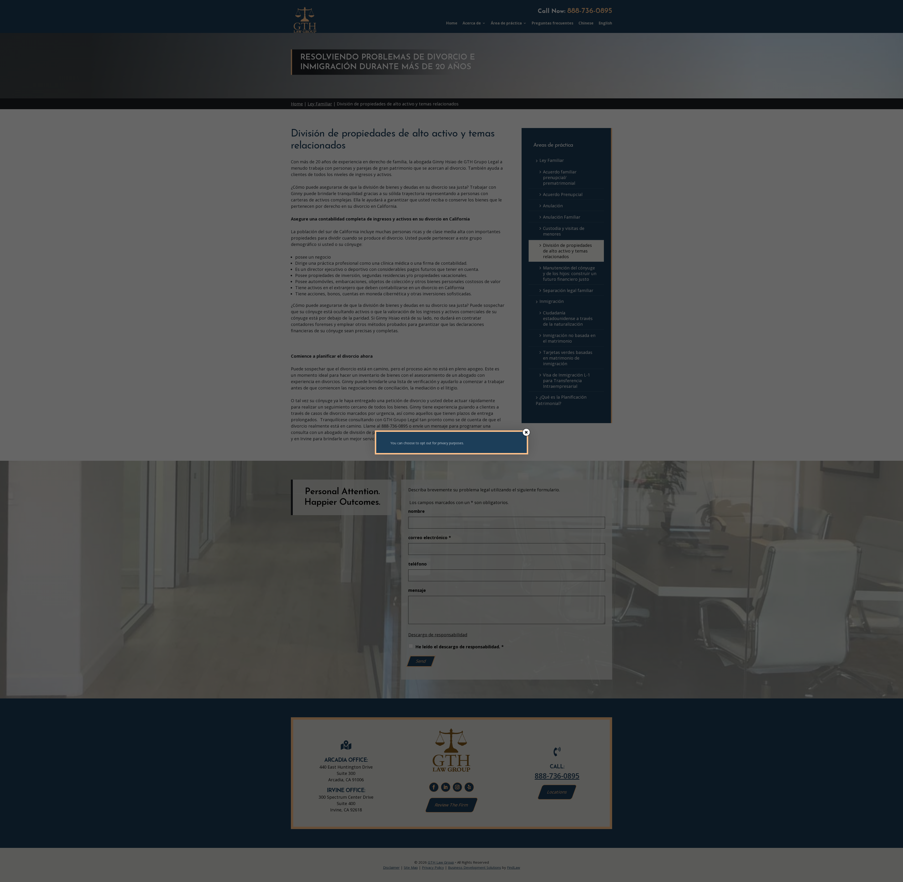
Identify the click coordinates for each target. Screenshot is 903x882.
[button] (526, 432)
